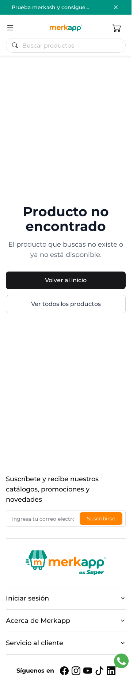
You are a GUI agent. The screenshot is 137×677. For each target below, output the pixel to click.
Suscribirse (101, 518)
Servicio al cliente (34, 643)
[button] (117, 28)
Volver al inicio (66, 280)
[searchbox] (68, 45)
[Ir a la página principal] (66, 27)
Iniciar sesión (27, 598)
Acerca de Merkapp (38, 621)
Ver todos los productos (66, 303)
